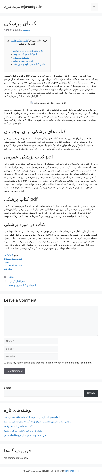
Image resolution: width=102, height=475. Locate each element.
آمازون (7, 262)
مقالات (11, 277)
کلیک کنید (8, 255)
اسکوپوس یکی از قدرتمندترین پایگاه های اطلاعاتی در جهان (32, 417)
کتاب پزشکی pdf (21, 57)
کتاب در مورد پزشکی (23, 61)
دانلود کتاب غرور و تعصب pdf (22, 285)
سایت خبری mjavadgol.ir (23, 7)
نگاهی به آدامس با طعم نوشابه (18, 426)
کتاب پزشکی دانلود (19, 40)
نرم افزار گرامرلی (16, 281)
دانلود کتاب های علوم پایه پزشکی (29, 64)
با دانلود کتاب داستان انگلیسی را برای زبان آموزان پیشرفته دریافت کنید (37, 421)
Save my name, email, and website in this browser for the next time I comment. (49, 362)
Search (7, 387)
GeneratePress (71, 471)
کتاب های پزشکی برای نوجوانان (28, 50)
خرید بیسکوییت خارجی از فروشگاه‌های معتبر (25, 435)
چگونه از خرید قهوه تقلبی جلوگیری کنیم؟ (23, 430)
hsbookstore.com (13, 265)
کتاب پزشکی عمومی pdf (25, 54)
